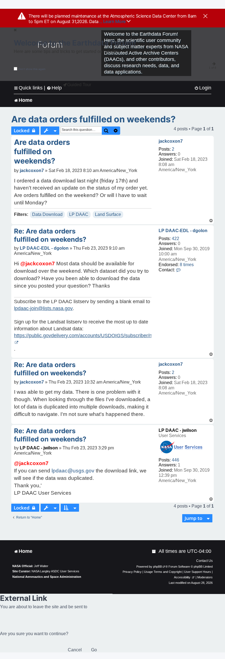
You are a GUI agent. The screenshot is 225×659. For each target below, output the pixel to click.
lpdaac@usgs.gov (73, 471)
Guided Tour (79, 84)
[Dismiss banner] (205, 16)
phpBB (157, 566)
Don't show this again (32, 69)
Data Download (47, 214)
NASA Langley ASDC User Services (55, 571)
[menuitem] (202, 88)
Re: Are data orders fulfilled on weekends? (50, 235)
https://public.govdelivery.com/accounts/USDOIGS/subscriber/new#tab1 (92, 335)
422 (175, 238)
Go (94, 649)
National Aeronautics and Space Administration (46, 576)
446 (175, 460)
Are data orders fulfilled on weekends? (93, 119)
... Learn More (113, 21)
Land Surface (108, 214)
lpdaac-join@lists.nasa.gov (43, 308)
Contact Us (204, 561)
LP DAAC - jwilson (178, 430)
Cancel (75, 649)
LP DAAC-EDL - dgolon (183, 230)
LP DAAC (78, 214)
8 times (187, 264)
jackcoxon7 (171, 141)
